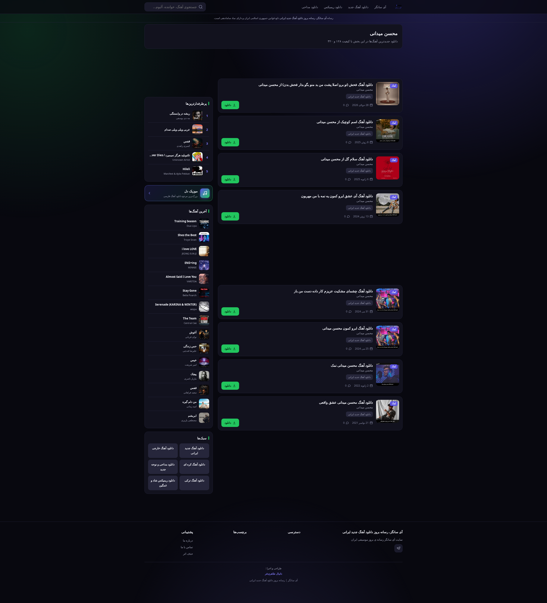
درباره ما (188, 540)
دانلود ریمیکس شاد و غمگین (163, 482)
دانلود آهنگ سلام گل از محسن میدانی (347, 159)
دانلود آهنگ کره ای (194, 464)
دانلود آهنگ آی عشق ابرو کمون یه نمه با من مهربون (337, 196)
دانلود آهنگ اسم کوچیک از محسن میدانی (345, 121)
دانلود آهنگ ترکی (194, 480)
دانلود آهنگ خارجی (163, 448)
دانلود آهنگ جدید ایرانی (359, 96)
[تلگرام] (398, 548)
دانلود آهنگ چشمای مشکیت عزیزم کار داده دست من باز (333, 291)
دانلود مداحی (310, 7)
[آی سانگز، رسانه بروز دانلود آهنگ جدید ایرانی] (398, 7)
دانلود (228, 105)
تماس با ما (187, 547)
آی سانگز (380, 7)
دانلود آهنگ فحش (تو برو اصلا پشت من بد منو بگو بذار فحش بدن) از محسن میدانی (316, 84)
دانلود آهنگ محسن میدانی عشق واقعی (346, 402)
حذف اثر (188, 554)
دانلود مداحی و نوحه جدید (163, 466)
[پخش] (387, 93)
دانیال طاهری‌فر (273, 573)
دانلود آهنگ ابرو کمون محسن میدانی (347, 328)
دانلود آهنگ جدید (358, 7)
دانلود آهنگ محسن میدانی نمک (352, 365)
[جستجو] (201, 7)
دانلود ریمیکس (333, 7)
